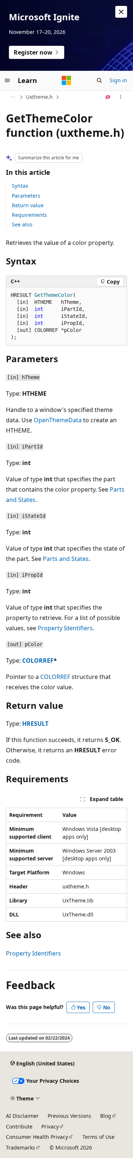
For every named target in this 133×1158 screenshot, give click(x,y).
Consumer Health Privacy (37, 1136)
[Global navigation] (7, 80)
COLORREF (38, 660)
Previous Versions (69, 1115)
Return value (28, 205)
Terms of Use (98, 1136)
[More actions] (120, 97)
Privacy (50, 1126)
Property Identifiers (65, 628)
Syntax (20, 185)
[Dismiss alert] (121, 12)
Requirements (29, 214)
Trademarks (20, 1147)
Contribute (19, 1126)
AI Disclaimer (22, 1115)
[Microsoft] (66, 80)
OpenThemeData (58, 420)
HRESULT (35, 724)
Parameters (26, 195)
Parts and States (66, 559)
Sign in (118, 80)
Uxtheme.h (39, 96)
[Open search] (99, 80)
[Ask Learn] (108, 97)
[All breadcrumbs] (12, 97)
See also (22, 224)
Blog (105, 1115)
